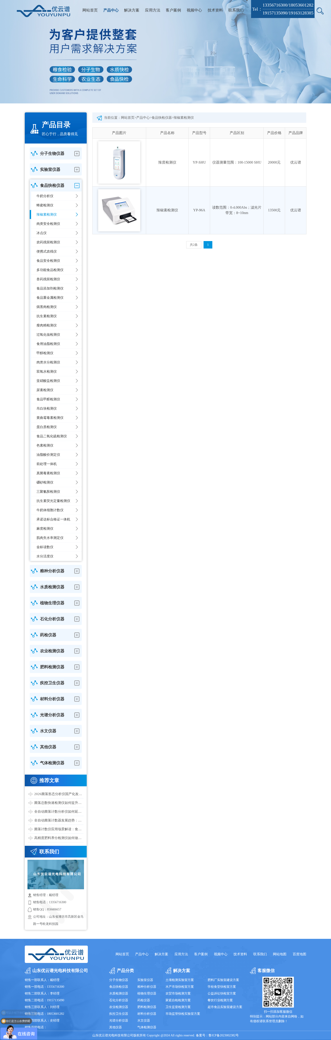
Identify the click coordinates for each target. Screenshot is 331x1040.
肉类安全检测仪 (48, 224)
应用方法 (152, 10)
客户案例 (173, 10)
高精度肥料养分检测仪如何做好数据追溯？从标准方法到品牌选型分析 (58, 838)
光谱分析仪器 (118, 1020)
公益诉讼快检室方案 (222, 993)
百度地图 (299, 954)
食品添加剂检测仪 (49, 288)
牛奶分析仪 (44, 196)
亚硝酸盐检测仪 (48, 381)
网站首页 (90, 10)
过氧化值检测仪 (48, 334)
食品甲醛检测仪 (48, 399)
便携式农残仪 (46, 251)
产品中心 (111, 10)
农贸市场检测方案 (178, 993)
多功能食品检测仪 (49, 270)
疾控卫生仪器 (118, 1013)
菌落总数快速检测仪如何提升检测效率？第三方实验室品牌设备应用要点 (58, 803)
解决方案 (131, 10)
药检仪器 (143, 1000)
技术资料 (215, 10)
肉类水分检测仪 (48, 362)
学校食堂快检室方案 (222, 986)
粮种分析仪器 (146, 986)
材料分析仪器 (146, 1013)
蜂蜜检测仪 (44, 205)
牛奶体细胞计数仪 (49, 510)
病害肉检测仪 (46, 307)
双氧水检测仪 (46, 371)
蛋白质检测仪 (46, 427)
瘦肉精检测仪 (46, 325)
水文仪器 (143, 1020)
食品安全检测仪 (48, 260)
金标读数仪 (44, 547)
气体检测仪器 (146, 1027)
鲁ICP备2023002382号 (224, 1035)
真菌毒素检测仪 (48, 473)
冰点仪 (41, 233)
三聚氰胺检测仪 (48, 491)
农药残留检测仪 (48, 242)
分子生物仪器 (118, 980)
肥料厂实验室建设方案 (223, 980)
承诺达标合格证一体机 (53, 519)
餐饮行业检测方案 (220, 1000)
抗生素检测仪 (46, 316)
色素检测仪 (44, 445)
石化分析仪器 (118, 1000)
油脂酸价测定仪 (48, 454)
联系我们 (236, 10)
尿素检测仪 (44, 390)
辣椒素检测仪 (46, 214)
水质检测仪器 (118, 993)
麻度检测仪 (44, 528)
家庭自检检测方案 (178, 1000)
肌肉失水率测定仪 (49, 538)
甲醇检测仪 (44, 353)
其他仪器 (115, 1027)
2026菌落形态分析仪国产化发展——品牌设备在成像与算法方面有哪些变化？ (58, 794)
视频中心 (194, 10)
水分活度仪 (44, 556)
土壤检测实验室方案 (180, 980)
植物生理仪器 (146, 993)
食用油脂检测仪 (48, 344)
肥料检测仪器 (146, 1007)
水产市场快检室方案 (180, 986)
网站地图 (279, 954)
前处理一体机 (46, 464)
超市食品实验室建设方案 (225, 1007)
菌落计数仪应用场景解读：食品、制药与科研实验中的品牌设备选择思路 (58, 829)
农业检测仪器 (118, 1007)
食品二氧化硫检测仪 (51, 436)
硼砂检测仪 (44, 482)
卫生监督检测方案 (178, 1007)
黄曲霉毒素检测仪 (49, 418)
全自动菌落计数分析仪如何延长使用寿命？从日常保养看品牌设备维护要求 (58, 811)
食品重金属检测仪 (49, 297)
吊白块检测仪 (46, 408)
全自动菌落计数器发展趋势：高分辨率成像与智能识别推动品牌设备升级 (58, 820)
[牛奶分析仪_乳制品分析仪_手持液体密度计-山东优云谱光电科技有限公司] (44, 10)
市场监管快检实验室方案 (183, 1013)
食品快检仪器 (162, 117)
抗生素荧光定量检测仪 (53, 501)
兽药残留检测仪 (48, 279)
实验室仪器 (145, 980)
